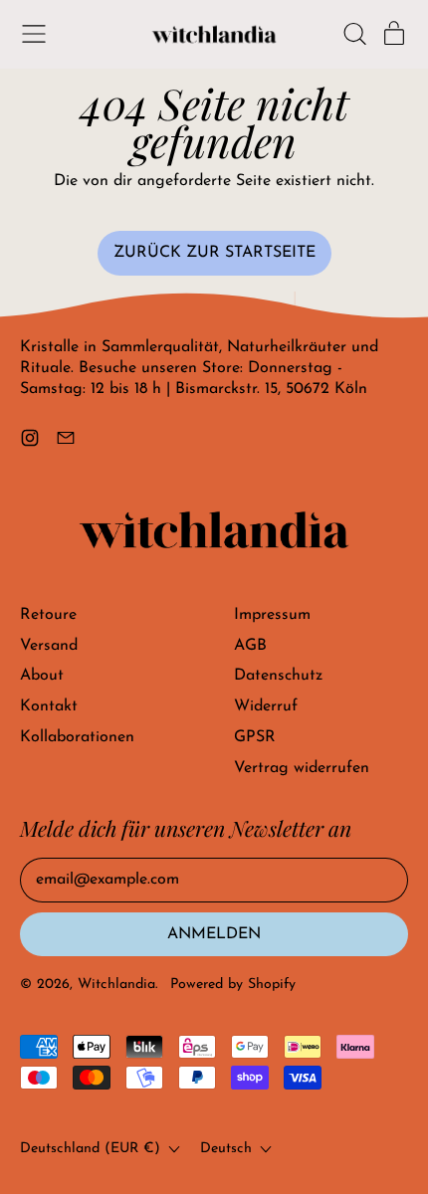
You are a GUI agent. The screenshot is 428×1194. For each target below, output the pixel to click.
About (42, 676)
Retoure (48, 615)
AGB (250, 646)
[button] (354, 34)
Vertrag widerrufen (301, 768)
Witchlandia (116, 984)
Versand (49, 646)
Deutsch (226, 1148)
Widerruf (266, 706)
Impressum (272, 615)
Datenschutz (278, 676)
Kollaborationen (77, 737)
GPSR (255, 737)
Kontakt (49, 706)
